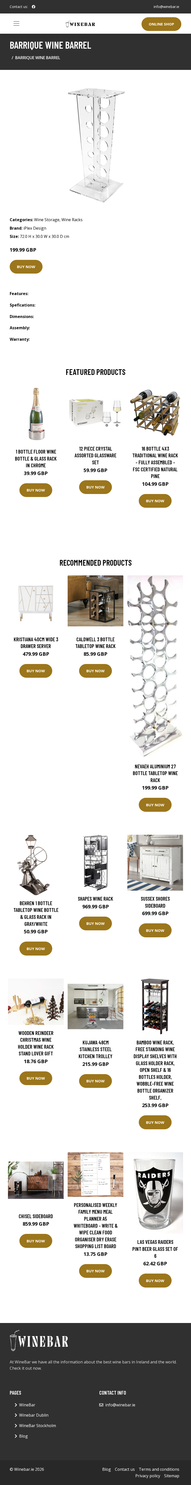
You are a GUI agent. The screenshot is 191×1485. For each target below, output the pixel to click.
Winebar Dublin (33, 1415)
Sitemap (171, 1476)
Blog (23, 1436)
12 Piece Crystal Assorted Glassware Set (95, 455)
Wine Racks (72, 219)
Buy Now (26, 266)
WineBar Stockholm (37, 1425)
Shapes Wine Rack (95, 898)
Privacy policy (147, 1476)
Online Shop (161, 23)
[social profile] (33, 6)
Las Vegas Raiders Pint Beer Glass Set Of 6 (155, 1249)
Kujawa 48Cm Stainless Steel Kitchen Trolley (95, 1049)
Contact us (125, 1469)
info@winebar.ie (166, 6)
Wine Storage (46, 219)
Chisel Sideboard (36, 1216)
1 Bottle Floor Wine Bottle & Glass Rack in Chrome (36, 458)
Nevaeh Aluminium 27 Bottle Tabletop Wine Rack (155, 773)
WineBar (27, 1405)
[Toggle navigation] (16, 23)
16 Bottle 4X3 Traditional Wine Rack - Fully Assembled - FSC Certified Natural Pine (155, 462)
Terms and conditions (159, 1469)
